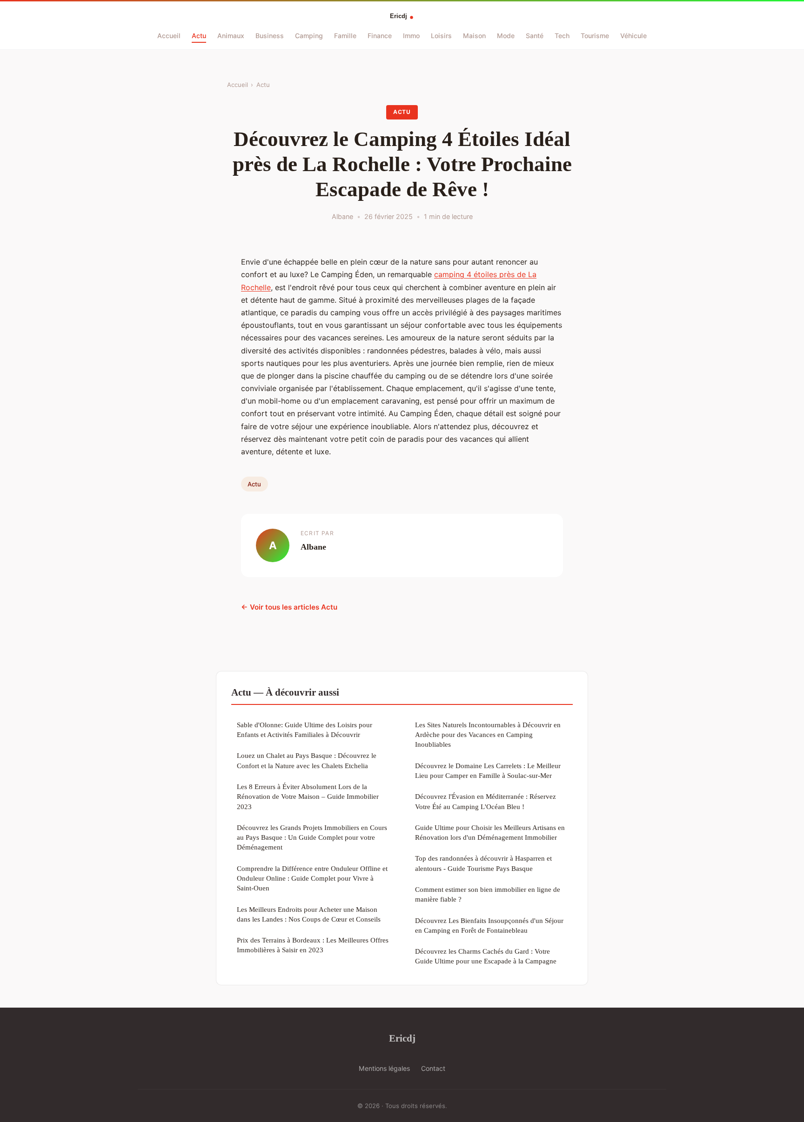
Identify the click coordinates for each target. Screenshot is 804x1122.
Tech (562, 36)
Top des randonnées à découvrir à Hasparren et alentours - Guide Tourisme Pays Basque (483, 863)
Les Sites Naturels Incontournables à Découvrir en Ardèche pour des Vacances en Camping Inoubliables (488, 735)
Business (269, 36)
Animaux (230, 36)
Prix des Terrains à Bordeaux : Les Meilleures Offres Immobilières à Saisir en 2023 (313, 945)
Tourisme (595, 36)
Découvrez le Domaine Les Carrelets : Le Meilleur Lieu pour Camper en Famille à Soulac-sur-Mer (488, 770)
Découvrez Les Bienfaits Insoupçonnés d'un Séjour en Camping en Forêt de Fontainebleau (489, 925)
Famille (345, 36)
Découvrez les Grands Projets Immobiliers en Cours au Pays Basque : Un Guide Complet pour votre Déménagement (312, 837)
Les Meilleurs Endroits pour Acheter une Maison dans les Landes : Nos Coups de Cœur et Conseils (309, 914)
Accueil (169, 36)
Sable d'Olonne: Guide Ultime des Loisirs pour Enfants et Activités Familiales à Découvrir (304, 729)
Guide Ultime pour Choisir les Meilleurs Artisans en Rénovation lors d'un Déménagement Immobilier (490, 832)
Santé (534, 36)
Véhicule (633, 36)
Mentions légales (384, 1068)
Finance (380, 36)
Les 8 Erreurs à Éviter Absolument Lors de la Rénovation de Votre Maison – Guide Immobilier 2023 (308, 796)
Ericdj (402, 1038)
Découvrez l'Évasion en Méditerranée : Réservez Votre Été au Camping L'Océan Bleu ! (485, 801)
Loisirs (441, 36)
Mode (506, 36)
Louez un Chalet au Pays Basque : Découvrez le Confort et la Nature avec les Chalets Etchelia (306, 760)
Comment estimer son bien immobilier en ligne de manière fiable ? (487, 894)
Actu (199, 36)
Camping (309, 36)
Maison (474, 36)
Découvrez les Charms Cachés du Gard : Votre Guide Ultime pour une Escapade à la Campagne (485, 956)
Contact (433, 1068)
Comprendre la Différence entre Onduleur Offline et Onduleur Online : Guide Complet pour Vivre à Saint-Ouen (312, 878)
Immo (411, 36)
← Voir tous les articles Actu (289, 607)
